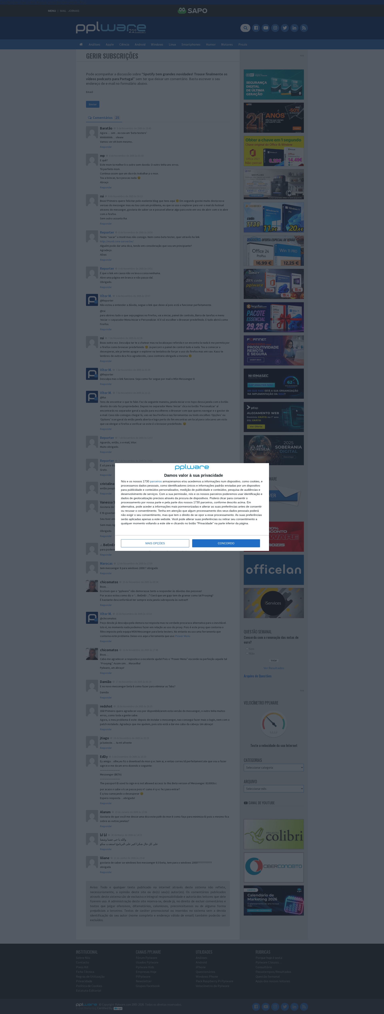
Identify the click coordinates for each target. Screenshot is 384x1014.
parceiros (156, 481)
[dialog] (192, 507)
